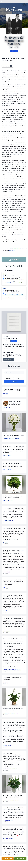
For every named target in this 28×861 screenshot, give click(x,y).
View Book (6, 340)
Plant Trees (20, 282)
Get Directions (8, 282)
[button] (14, 422)
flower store (12, 250)
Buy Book (14, 340)
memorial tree (17, 248)
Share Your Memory (8, 359)
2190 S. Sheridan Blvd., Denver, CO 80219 (14, 280)
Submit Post (14, 381)
